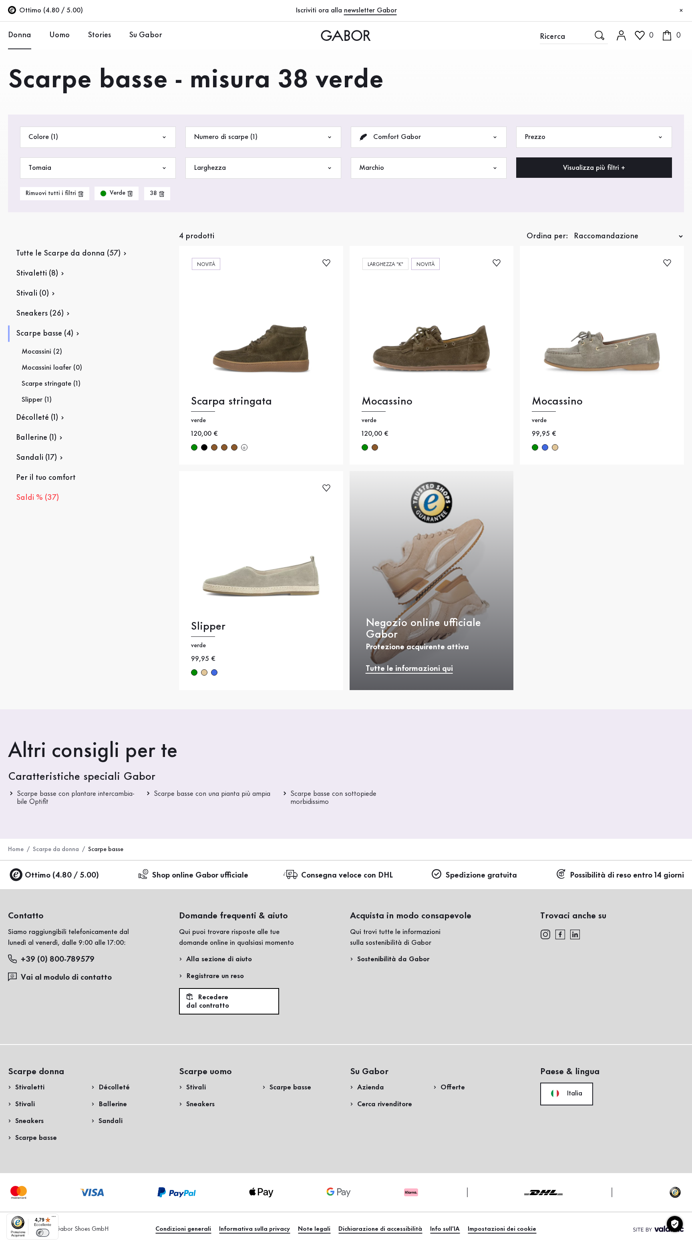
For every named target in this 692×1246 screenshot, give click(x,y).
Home (16, 849)
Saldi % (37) (37, 497)
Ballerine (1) (36, 437)
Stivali (25, 1104)
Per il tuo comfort (46, 477)
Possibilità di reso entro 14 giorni (627, 875)
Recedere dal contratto (207, 1001)
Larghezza (210, 168)
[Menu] (53, 1218)
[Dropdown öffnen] (37, 34)
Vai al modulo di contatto (66, 977)
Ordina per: (547, 236)
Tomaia (39, 168)
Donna (19, 35)
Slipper (208, 627)
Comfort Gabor (396, 137)
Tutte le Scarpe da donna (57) (68, 253)
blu (545, 447)
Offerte (453, 1087)
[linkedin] (575, 933)
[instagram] (545, 933)
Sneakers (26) (40, 313)
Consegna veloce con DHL (347, 875)
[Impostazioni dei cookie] (675, 1224)
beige (555, 447)
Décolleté (114, 1087)
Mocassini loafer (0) (52, 367)
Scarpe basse (36, 1138)
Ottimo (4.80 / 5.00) (62, 875)
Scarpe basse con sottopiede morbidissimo (333, 798)
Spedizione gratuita (481, 875)
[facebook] (560, 933)
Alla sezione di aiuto (219, 959)
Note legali (314, 1229)
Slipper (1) (37, 400)
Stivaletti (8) (37, 273)
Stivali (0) (32, 293)
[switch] (42, 1233)
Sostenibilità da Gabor (393, 959)
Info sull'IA (445, 1229)
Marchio (371, 168)
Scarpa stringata (231, 402)
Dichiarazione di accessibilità (380, 1229)
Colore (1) (43, 137)
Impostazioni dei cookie (502, 1229)
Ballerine (113, 1104)
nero (204, 447)
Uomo (59, 35)
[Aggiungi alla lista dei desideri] (326, 262)
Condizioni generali (183, 1229)
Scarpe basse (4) (44, 333)
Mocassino (387, 402)
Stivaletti (29, 1087)
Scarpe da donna (56, 849)
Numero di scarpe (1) (225, 137)
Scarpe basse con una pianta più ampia (212, 794)
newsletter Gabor (370, 10)
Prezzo (535, 137)
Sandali (111, 1121)
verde (194, 447)
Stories (99, 35)
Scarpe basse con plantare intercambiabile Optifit (76, 798)
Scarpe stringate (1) (51, 383)
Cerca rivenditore (384, 1104)
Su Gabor (145, 35)
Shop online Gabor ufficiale (200, 875)
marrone (214, 447)
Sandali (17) (36, 457)
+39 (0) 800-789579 (58, 959)
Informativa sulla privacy (254, 1229)
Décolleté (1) (37, 417)
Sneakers (29, 1121)
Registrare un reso (215, 976)
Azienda (370, 1087)
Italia (573, 1093)
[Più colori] (244, 447)
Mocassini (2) (42, 351)
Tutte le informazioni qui (409, 668)
